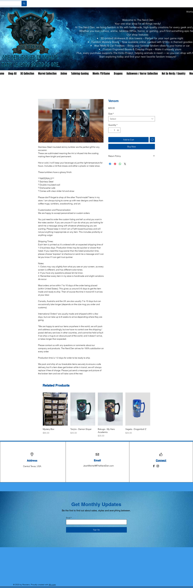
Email (68, 515)
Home (41, 89)
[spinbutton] (114, 130)
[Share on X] (125, 164)
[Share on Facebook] (110, 164)
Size (111, 113)
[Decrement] (110, 130)
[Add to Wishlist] (152, 139)
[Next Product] (154, 409)
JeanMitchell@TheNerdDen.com (98, 463)
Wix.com (52, 582)
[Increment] (118, 130)
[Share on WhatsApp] (120, 164)
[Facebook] (153, 463)
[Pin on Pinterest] (115, 164)
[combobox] (131, 119)
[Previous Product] (39, 409)
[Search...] (24, 3)
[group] (96, 414)
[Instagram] (157, 463)
